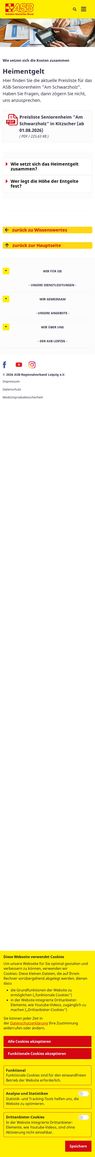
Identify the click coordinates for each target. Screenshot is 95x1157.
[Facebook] (6, 364)
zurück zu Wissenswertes (39, 230)
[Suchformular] (74, 9)
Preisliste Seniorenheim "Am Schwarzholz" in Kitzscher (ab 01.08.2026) (51, 123)
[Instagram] (31, 364)
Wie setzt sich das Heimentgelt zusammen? (45, 166)
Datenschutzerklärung (29, 1023)
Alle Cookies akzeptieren (29, 1041)
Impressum (11, 381)
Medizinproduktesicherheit (23, 397)
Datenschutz (12, 389)
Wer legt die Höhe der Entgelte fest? (44, 184)
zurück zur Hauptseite (36, 245)
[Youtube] (19, 364)
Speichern (78, 1146)
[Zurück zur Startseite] (19, 9)
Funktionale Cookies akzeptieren (37, 1053)
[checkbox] (83, 1093)
